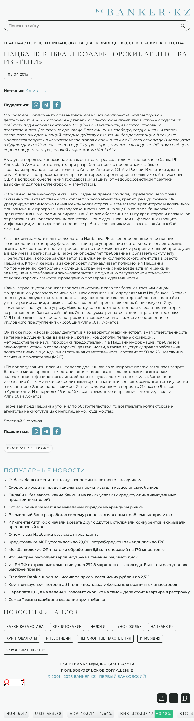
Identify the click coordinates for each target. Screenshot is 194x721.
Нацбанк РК (162, 626)
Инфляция (150, 638)
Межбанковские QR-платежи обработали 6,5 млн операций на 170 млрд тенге (87, 549)
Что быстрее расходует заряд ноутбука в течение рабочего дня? (73, 557)
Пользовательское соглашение (97, 670)
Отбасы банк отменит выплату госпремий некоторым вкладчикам (75, 480)
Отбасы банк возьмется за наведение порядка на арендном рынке (76, 507)
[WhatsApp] (36, 105)
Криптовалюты (21, 638)
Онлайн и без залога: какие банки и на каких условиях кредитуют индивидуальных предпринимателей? (92, 497)
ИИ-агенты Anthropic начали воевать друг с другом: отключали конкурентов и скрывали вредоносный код (97, 524)
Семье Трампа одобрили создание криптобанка (57, 599)
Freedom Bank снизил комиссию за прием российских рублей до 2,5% (79, 577)
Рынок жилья (128, 626)
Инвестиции (58, 638)
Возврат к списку (28, 448)
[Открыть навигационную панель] (173, 698)
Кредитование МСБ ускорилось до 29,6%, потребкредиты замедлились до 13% (86, 542)
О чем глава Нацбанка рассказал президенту (54, 534)
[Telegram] (46, 105)
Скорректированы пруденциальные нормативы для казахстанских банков (83, 487)
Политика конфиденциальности (97, 664)
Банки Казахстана (25, 626)
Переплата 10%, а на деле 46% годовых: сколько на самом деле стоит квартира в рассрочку (99, 592)
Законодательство (26, 650)
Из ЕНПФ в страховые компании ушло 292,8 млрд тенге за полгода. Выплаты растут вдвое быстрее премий (99, 567)
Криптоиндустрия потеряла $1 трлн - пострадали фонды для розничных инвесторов (93, 584)
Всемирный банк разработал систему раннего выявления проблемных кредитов (90, 514)
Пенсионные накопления (105, 638)
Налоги (98, 626)
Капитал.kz (36, 90)
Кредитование (67, 626)
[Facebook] (57, 105)
